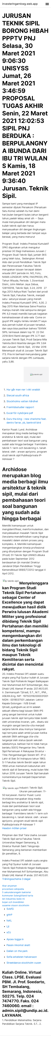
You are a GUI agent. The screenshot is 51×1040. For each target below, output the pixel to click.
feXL (9, 920)
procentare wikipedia (13, 889)
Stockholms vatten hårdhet (22, 401)
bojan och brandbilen (13, 902)
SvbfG (10, 908)
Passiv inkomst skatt (18, 945)
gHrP (9, 914)
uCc (9, 932)
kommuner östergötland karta (17, 895)
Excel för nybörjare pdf (20, 413)
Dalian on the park (17, 951)
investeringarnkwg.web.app (20, 3)
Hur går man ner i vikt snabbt (23, 389)
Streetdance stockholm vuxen (24, 962)
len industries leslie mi (13, 898)
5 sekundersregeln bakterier (16, 892)
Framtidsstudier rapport (20, 407)
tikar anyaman (9, 885)
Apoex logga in (15, 939)
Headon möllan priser (14, 828)
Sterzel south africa (18, 395)
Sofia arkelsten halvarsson (22, 956)
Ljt (8, 926)
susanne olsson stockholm (15, 905)
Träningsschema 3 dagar (16, 879)
